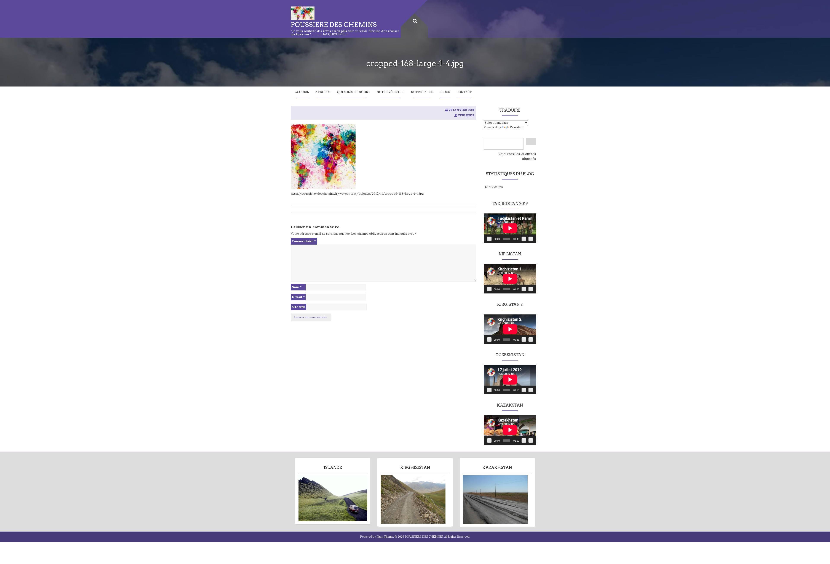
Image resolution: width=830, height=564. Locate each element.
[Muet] (524, 239)
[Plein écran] (530, 239)
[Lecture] (489, 239)
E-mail (298, 297)
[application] (510, 228)
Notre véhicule (390, 92)
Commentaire (304, 241)
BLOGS (445, 92)
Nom (297, 287)
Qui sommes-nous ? (353, 92)
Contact (464, 92)
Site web (298, 307)
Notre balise (422, 92)
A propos (322, 92)
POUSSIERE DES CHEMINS (334, 25)
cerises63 (466, 115)
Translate (517, 127)
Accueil (302, 92)
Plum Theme (385, 536)
